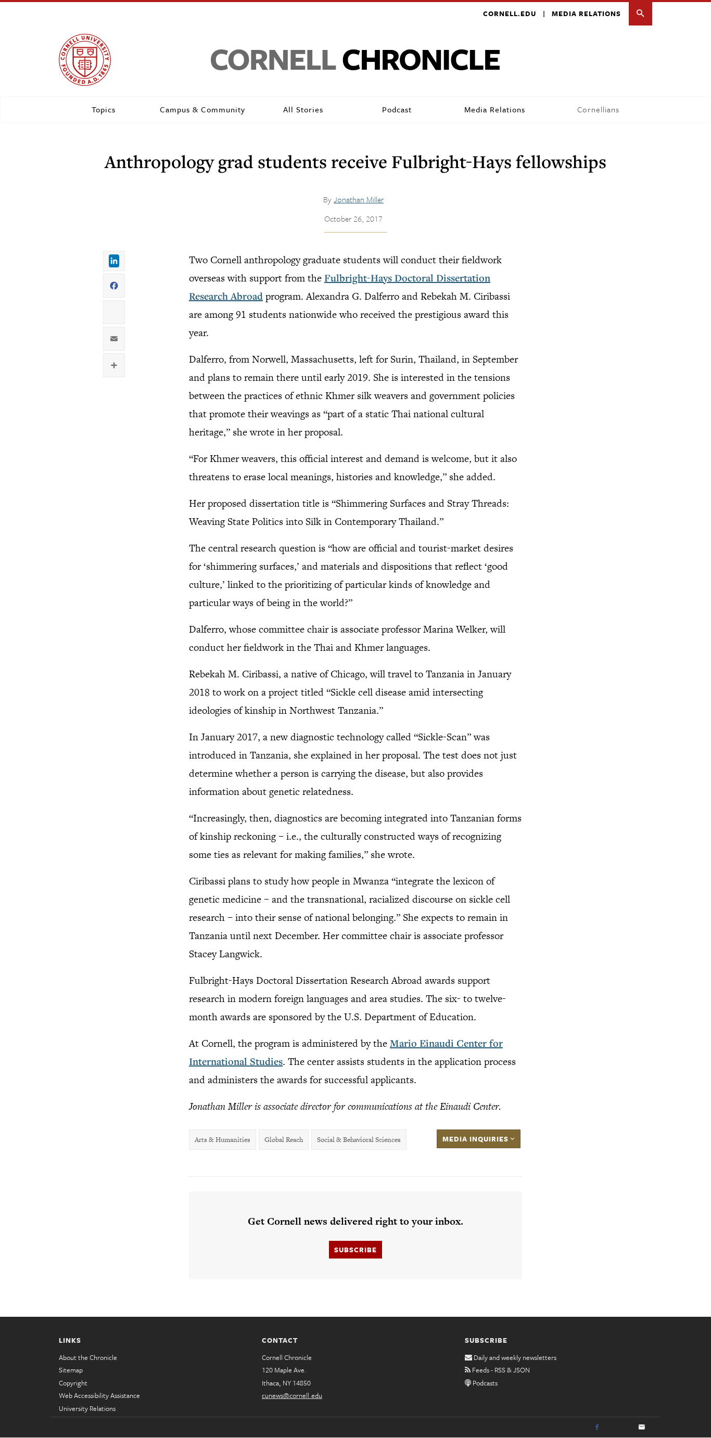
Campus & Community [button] (202, 109)
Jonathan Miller (359, 199)
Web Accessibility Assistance (99, 1395)
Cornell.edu (509, 13)
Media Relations (586, 13)
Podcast (397, 109)
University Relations (87, 1408)
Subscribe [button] (355, 1249)
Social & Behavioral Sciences (359, 1140)
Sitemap (71, 1370)
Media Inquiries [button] (476, 1139)
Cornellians (598, 109)
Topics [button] (104, 109)
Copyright (73, 1383)
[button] (640, 13)
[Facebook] (597, 1427)
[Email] (641, 1427)
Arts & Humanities (222, 1140)
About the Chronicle (88, 1357)
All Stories (303, 109)
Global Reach (283, 1140)
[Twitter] (619, 1427)
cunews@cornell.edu (292, 1395)
